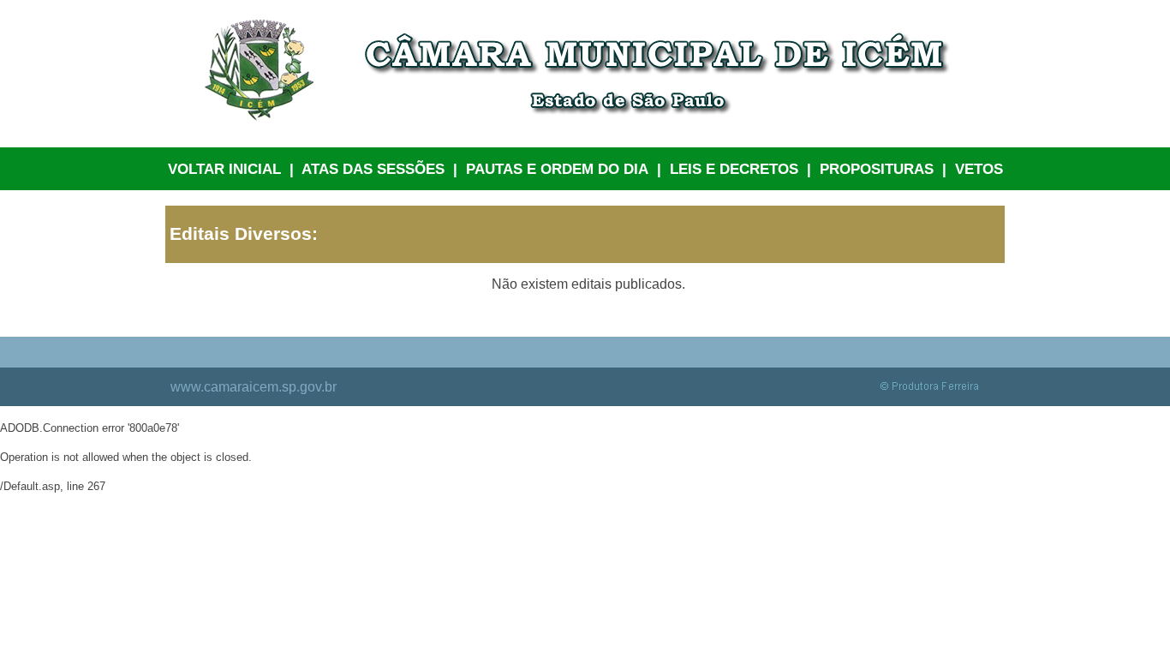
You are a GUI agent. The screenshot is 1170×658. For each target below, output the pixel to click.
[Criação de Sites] (935, 390)
